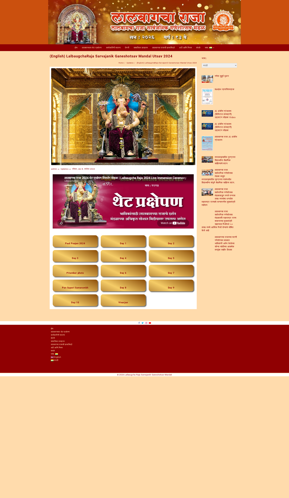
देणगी (53, 346)
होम (52, 337)
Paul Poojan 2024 (75, 245)
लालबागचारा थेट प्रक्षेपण (60, 340)
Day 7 (171, 278)
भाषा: (53, 362)
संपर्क (53, 359)
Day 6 (123, 278)
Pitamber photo (75, 278)
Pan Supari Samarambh (75, 294)
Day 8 (123, 294)
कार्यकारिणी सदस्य (58, 343)
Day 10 (75, 310)
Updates (65, 169)
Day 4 (123, 261)
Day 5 (171, 261)
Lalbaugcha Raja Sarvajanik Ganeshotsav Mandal (148, 383)
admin (54, 169)
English (57, 365)
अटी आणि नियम (57, 356)
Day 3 (75, 261)
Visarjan (123, 310)
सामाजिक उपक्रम (58, 349)
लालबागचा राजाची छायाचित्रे (61, 353)
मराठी (56, 368)
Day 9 (171, 294)
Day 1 (123, 245)
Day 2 (171, 245)
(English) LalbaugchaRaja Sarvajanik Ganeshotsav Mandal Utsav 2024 (111, 56)
